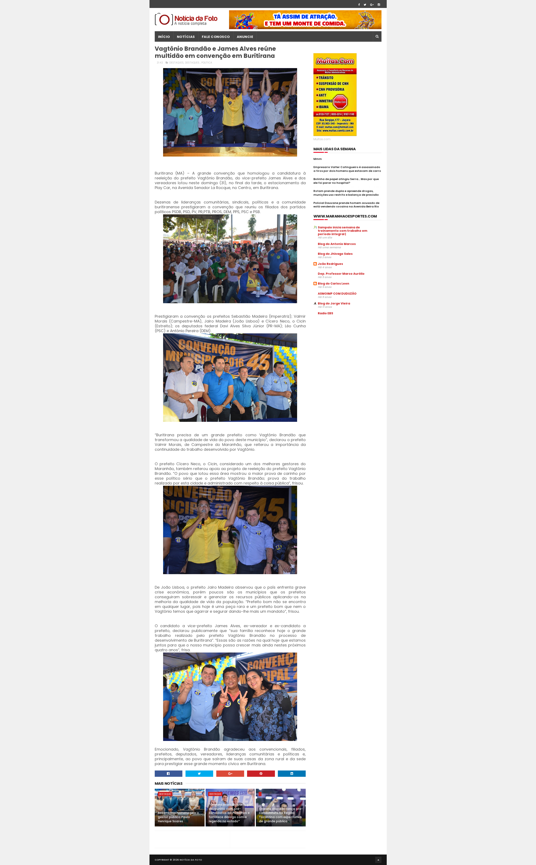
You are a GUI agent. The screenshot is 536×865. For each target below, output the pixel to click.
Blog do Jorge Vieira (334, 303)
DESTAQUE (165, 794)
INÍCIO (164, 36)
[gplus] (372, 4)
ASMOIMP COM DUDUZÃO (337, 293)
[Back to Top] (378, 860)
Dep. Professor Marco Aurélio (341, 274)
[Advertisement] (348, 350)
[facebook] (359, 4)
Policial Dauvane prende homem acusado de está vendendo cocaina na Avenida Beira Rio (346, 205)
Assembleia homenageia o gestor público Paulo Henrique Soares (178, 817)
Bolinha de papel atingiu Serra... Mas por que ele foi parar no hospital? (346, 181)
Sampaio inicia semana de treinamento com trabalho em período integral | (342, 230)
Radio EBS (325, 313)
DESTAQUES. (192, 62)
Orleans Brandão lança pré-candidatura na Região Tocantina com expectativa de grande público (281, 815)
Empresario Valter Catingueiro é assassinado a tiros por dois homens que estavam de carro (347, 169)
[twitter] (365, 4)
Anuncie (245, 36)
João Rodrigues (330, 264)
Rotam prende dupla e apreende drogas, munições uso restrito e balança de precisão (346, 193)
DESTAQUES (176, 62)
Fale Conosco (216, 36)
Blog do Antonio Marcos (337, 244)
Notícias (186, 36)
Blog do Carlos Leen (333, 283)
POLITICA (206, 62)
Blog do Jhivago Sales (335, 254)
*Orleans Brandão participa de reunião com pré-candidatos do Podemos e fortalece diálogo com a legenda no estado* (230, 813)
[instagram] (378, 4)
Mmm (317, 159)
